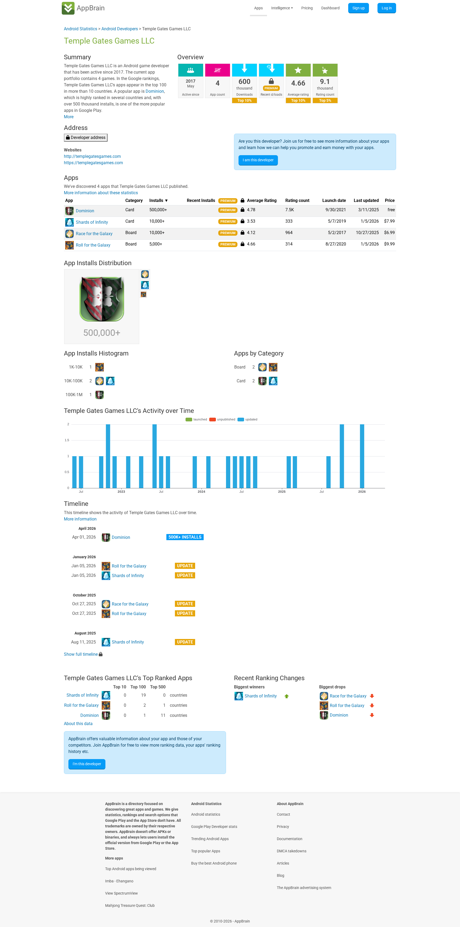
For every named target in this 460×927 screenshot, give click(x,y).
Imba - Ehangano (119, 881)
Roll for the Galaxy (129, 566)
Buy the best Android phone (214, 863)
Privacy (283, 826)
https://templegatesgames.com (93, 162)
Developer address (87, 137)
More (68, 116)
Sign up (358, 8)
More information (80, 519)
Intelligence (282, 8)
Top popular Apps (205, 851)
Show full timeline (81, 654)
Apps (258, 8)
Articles (283, 863)
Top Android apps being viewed (130, 869)
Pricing (307, 8)
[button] (242, 210)
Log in (387, 8)
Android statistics (205, 814)
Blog (280, 875)
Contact (283, 814)
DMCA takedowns (291, 851)
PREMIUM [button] (228, 201)
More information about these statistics (101, 192)
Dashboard (330, 8)
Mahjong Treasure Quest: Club (130, 905)
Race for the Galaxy (130, 604)
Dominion (155, 91)
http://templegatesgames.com (92, 156)
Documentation (289, 839)
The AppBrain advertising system (304, 888)
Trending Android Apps (210, 839)
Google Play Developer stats (214, 826)
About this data (78, 723)
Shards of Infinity (128, 575)
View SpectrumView (121, 893)
